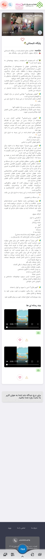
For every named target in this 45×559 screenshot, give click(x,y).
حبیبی (35, 33)
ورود (9, 528)
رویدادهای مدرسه (34, 15)
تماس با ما (21, 528)
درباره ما (34, 528)
